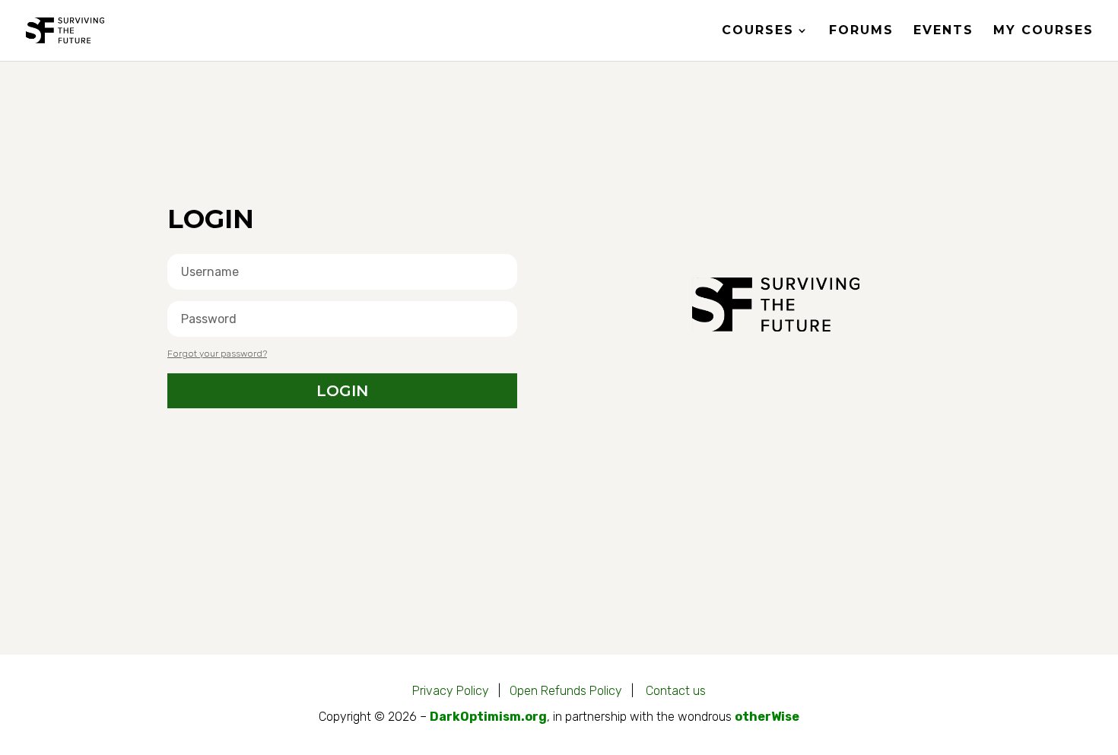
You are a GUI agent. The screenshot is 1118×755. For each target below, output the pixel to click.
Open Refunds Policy (566, 691)
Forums (861, 31)
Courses (758, 31)
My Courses (1043, 31)
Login (342, 391)
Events (943, 31)
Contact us (676, 691)
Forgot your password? (217, 353)
